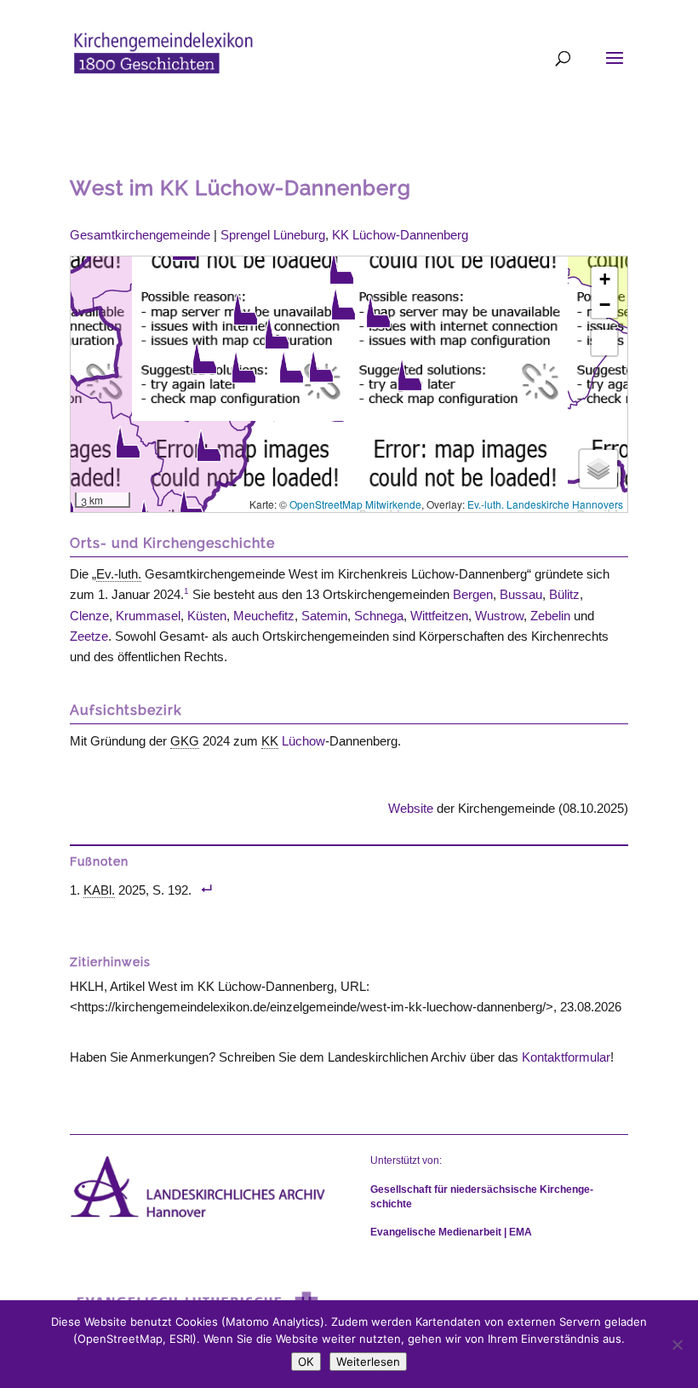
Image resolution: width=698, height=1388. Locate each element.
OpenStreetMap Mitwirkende (355, 504)
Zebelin (550, 615)
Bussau (521, 594)
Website (410, 808)
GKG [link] (184, 741)
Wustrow (499, 615)
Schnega (378, 615)
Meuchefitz (264, 615)
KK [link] (269, 741)
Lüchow (303, 741)
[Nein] (676, 1344)
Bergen (473, 594)
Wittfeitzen (439, 615)
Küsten (206, 615)
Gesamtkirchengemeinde (140, 234)
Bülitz (564, 594)
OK (306, 1361)
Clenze (89, 615)
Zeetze (89, 636)
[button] (209, 446)
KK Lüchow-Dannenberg (400, 234)
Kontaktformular (566, 1057)
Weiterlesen (368, 1361)
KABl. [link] (99, 890)
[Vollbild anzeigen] (604, 342)
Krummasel (148, 615)
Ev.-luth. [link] (118, 574)
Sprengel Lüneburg (272, 234)
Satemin (324, 615)
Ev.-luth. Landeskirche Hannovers (545, 504)
